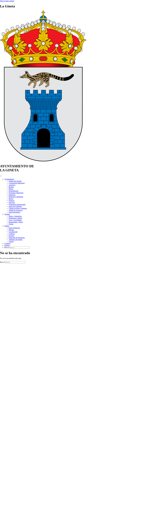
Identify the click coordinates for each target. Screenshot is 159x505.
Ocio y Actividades (15, 220)
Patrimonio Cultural (15, 218)
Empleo (7, 245)
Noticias (11, 201)
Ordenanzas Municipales (17, 204)
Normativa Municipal (16, 193)
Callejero (12, 234)
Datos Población (14, 228)
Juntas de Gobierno (15, 206)
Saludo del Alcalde (15, 181)
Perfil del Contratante (16, 197)
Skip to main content (7, 1)
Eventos (11, 236)
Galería (11, 241)
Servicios (12, 202)
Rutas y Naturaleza (15, 216)
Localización (13, 232)
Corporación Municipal (17, 183)
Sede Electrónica (14, 212)
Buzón (11, 199)
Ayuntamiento (9, 179)
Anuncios (12, 185)
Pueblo (6, 226)
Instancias (12, 195)
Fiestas (11, 224)
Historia (11, 230)
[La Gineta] (43, 161)
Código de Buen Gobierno (18, 208)
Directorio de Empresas (17, 238)
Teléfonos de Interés (15, 239)
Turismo (7, 214)
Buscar (7, 247)
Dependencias (13, 191)
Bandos (11, 187)
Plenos (11, 189)
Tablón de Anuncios (15, 210)
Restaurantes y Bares (16, 222)
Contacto (7, 243)
